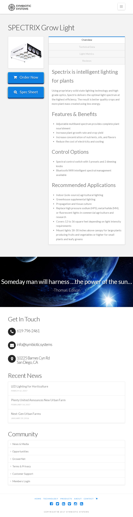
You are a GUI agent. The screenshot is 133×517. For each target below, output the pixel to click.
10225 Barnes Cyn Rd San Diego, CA (33, 360)
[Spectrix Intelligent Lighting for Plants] (20, 7)
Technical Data (87, 46)
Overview (87, 39)
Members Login (21, 481)
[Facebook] (51, 504)
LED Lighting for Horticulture (29, 386)
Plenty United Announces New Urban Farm (38, 400)
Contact (89, 499)
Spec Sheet (28, 92)
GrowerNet (18, 458)
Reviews (86, 60)
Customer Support (22, 473)
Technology (50, 499)
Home (38, 499)
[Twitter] (57, 504)
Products (66, 499)
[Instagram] (75, 504)
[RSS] (81, 504)
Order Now (28, 77)
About (78, 499)
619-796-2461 (28, 330)
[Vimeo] (69, 504)
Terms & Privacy (21, 466)
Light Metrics (87, 53)
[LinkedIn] (63, 504)
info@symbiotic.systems (34, 344)
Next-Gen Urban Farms (26, 414)
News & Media (20, 443)
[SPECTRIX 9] (26, 52)
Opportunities (20, 451)
